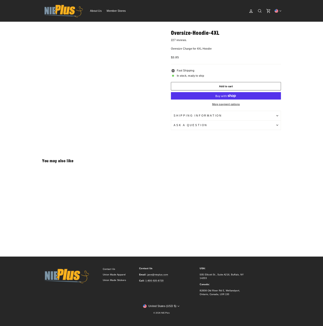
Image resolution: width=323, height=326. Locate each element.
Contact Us (109, 269)
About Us (96, 10)
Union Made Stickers (114, 280)
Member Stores (116, 10)
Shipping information (198, 115)
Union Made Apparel (114, 274)
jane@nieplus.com (157, 274)
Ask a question (190, 125)
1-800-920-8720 (154, 280)
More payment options (226, 104)
